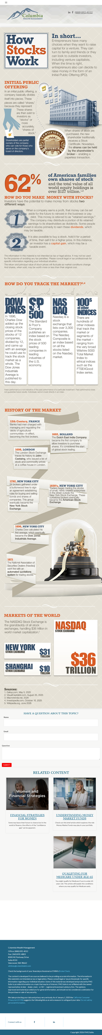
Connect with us (15, 1022)
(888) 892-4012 (84, 12)
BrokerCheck (64, 971)
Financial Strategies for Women (27, 816)
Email (6, 731)
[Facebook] (72, 12)
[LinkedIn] (69, 12)
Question (6, 746)
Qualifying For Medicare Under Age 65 (74, 875)
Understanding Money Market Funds (74, 816)
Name (6, 717)
